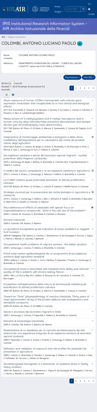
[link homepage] (15, 9)
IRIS (3, 37)
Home (57, 6)
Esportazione (71, 77)
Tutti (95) (87, 77)
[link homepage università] (40, 9)
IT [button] (89, 4)
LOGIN (91, 14)
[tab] (7, 94)
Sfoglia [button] (57, 11)
